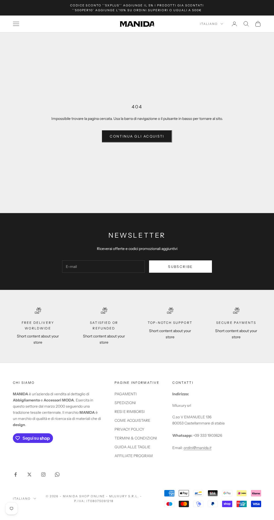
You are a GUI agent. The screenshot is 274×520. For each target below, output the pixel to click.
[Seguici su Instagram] (43, 474)
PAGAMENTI (126, 394)
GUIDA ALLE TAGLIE (132, 447)
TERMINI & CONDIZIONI (136, 438)
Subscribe (180, 266)
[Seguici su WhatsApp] (57, 474)
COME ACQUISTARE (132, 420)
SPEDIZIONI (125, 402)
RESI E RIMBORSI (130, 411)
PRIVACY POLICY (129, 429)
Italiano (209, 24)
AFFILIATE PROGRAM (134, 455)
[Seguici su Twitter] (29, 474)
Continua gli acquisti (137, 136)
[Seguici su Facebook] (15, 474)
